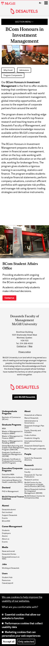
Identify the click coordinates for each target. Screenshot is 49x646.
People (27, 454)
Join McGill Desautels (24, 397)
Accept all (9, 641)
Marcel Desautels (31, 418)
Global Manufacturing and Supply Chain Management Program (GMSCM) (13, 447)
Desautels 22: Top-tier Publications (33, 476)
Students (5, 530)
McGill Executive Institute (12, 477)
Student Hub (7, 577)
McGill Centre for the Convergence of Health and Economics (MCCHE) (34, 484)
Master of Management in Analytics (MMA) (12, 432)
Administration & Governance (31, 422)
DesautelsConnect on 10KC (10, 558)
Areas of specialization (33, 469)
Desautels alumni (9, 509)
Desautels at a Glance (33, 415)
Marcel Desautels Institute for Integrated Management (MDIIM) (34, 491)
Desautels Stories (9, 554)
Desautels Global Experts (34, 446)
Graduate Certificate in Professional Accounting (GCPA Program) (11, 461)
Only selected (26, 641)
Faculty (27, 472)
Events (5, 518)
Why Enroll (8, 70)
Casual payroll (7, 583)
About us (5, 539)
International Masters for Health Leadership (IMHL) (12, 481)
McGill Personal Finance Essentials (13, 498)
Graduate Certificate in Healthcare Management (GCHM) (12, 454)
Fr (40, 3)
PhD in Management (10, 491)
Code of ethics (30, 435)
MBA (4, 428)
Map (30, 346)
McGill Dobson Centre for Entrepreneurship (34, 497)
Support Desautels (9, 515)
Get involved (7, 512)
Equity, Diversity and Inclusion (32, 431)
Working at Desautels (10, 568)
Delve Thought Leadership (35, 449)
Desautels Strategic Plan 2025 (34, 427)
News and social (8, 551)
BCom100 (6, 521)
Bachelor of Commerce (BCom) (11, 418)
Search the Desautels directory (33, 459)
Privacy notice (24, 352)
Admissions (24, 70)
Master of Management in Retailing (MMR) (12, 442)
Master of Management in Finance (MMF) (12, 437)
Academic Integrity (32, 438)
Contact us (9, 298)
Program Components (13, 75)
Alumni (5, 536)
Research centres (31, 480)
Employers (6, 533)
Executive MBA (8, 474)
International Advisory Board (33, 442)
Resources (6, 580)
